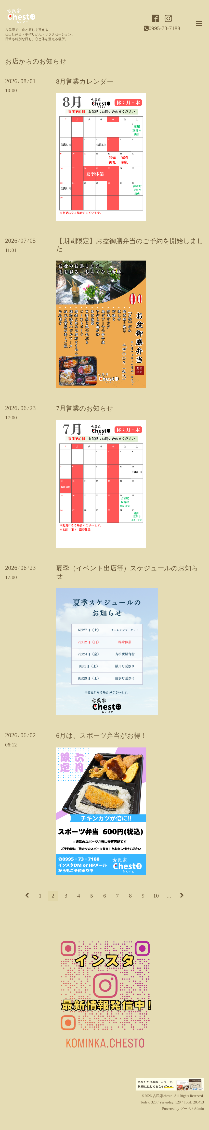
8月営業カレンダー (84, 81)
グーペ (185, 1109)
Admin (199, 1109)
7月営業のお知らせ (84, 408)
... (169, 895)
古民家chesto (162, 1096)
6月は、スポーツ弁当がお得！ (101, 735)
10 (156, 895)
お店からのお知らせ (36, 61)
